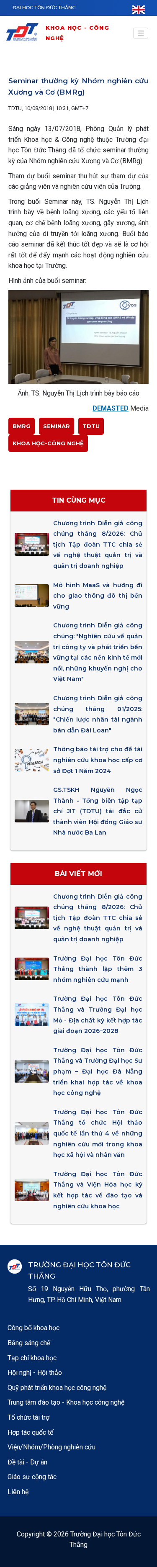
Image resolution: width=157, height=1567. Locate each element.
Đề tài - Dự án (27, 1462)
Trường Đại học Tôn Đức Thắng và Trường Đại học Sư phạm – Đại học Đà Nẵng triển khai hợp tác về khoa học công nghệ (98, 1071)
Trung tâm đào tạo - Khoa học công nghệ (66, 1402)
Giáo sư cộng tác (32, 1477)
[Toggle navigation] (140, 33)
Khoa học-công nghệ (48, 443)
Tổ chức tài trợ (28, 1417)
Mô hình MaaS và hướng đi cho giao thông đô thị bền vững (98, 595)
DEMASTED (111, 408)
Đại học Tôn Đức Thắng (44, 7)
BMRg (22, 426)
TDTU (91, 426)
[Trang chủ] (25, 33)
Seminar (56, 426)
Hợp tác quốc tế (30, 1432)
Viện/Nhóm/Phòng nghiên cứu (51, 1447)
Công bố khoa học (33, 1328)
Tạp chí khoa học (32, 1358)
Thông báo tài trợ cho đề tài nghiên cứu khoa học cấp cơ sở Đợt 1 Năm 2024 (98, 759)
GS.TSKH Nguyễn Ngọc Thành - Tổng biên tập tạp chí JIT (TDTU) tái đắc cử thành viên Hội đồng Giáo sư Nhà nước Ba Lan (98, 811)
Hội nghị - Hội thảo (35, 1373)
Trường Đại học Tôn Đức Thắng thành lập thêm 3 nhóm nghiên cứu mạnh (98, 969)
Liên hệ (18, 1492)
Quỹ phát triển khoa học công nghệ (57, 1388)
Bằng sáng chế (29, 1343)
